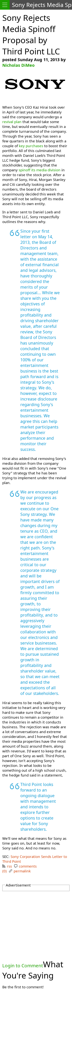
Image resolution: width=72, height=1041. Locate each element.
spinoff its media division (39, 169)
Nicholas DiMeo (18, 65)
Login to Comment (22, 965)
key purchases (31, 145)
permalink (22, 871)
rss (9, 866)
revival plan (12, 121)
